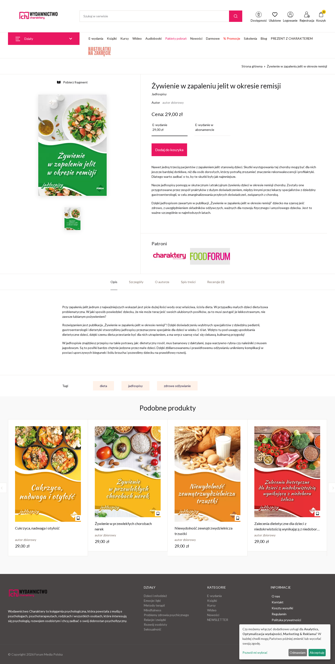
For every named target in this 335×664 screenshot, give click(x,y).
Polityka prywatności (286, 620)
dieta (103, 386)
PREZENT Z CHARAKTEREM (292, 38)
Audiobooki (153, 38)
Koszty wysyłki (282, 608)
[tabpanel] (48, 487)
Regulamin (279, 614)
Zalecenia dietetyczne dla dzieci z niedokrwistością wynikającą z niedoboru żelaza (286, 529)
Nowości (196, 38)
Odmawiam (298, 652)
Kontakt (277, 602)
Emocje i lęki (152, 600)
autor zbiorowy (173, 102)
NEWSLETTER (217, 620)
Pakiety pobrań (176, 38)
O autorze (162, 282)
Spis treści (188, 282)
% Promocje (231, 38)
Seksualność (152, 629)
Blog (264, 38)
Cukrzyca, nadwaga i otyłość (37, 528)
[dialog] (284, 641)
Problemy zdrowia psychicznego (166, 615)
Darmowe (213, 38)
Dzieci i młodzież (155, 596)
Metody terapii (154, 605)
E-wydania (96, 38)
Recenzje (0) (215, 282)
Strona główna (252, 66)
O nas (276, 596)
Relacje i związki (155, 620)
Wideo (137, 38)
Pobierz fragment (75, 82)
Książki (112, 38)
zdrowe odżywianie (177, 386)
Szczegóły (136, 282)
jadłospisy (135, 386)
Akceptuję (317, 652)
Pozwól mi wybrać (255, 652)
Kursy (124, 38)
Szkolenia (250, 38)
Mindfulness (152, 610)
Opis (114, 282)
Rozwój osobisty (155, 624)
